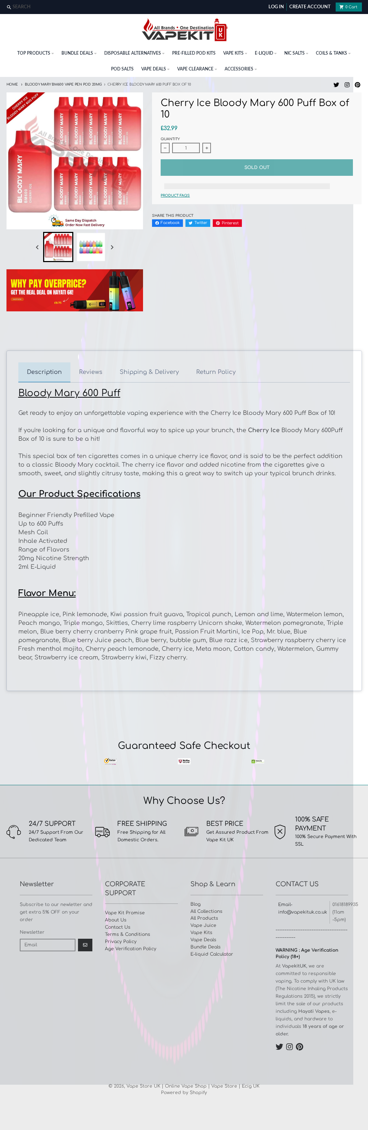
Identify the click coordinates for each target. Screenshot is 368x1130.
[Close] (361, 7)
